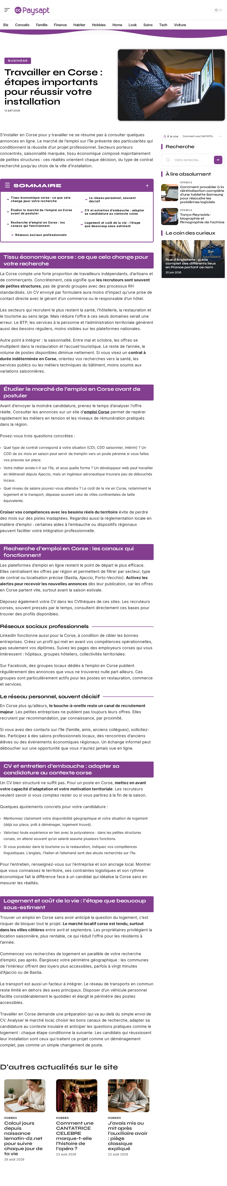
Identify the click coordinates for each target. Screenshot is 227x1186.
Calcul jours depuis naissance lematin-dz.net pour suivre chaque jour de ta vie (23, 1138)
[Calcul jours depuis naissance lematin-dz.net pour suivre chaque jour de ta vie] (24, 1095)
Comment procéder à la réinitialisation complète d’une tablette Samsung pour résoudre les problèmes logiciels (202, 194)
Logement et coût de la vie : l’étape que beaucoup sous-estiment (113, 224)
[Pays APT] (32, 10)
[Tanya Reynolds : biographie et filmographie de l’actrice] (169, 216)
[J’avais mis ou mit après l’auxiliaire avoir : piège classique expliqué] (128, 1095)
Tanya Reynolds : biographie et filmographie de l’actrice (202, 218)
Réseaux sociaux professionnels (41, 235)
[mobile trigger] (8, 10)
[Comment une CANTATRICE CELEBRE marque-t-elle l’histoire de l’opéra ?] (76, 1095)
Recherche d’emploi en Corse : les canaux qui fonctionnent (38, 224)
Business (17, 60)
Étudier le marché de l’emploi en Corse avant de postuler (41, 211)
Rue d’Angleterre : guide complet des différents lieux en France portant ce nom (191, 263)
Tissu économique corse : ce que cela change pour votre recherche (41, 199)
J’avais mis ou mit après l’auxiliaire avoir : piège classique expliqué (127, 1135)
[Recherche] (207, 10)
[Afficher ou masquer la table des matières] (105, 185)
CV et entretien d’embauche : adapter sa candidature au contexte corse (114, 211)
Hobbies (10, 1118)
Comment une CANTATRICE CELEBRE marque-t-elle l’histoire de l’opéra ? (75, 1135)
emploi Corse (97, 412)
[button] (220, 136)
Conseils (186, 182)
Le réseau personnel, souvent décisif (112, 199)
